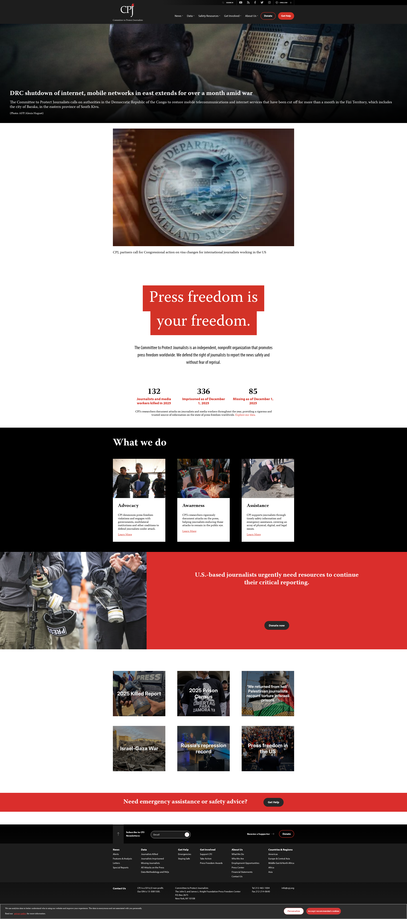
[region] (203, 911)
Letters (116, 862)
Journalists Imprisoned (152, 858)
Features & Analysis (122, 858)
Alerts (116, 854)
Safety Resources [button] (208, 16)
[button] (291, 2)
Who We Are (238, 858)
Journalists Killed (149, 854)
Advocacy (128, 506)
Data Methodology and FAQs (155, 871)
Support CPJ (206, 854)
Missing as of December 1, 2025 (253, 396)
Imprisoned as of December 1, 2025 (203, 396)
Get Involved (207, 849)
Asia (270, 871)
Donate (268, 15)
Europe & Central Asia (279, 858)
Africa (271, 867)
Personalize (294, 911)
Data (144, 849)
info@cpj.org (288, 887)
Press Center (238, 867)
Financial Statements (242, 871)
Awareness (193, 506)
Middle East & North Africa (281, 862)
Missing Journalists (150, 862)
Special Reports (120, 867)
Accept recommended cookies (323, 911)
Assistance (258, 506)
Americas (273, 854)
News (116, 849)
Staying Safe (184, 858)
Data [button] (190, 16)
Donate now (277, 625)
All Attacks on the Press (152, 867)
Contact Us (237, 876)
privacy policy (20, 913)
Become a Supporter (258, 833)
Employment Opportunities (245, 862)
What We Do (238, 854)
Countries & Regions (280, 849)
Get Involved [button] (231, 16)
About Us (237, 849)
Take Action (205, 858)
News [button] (178, 16)
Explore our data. (245, 415)
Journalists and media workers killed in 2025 (154, 396)
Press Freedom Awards (211, 862)
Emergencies (184, 854)
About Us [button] (250, 16)
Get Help (286, 15)
